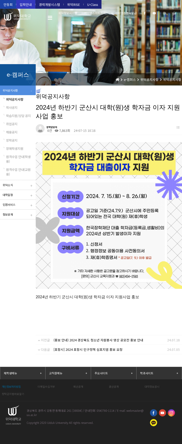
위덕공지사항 (17, 91)
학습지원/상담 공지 (17, 115)
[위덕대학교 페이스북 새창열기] (153, 412)
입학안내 (26, 4)
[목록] (178, 127)
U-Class (92, 4)
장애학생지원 (13, 148)
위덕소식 (17, 185)
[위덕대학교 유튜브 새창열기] (162, 412)
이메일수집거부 (46, 386)
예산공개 (78, 386)
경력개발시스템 (49, 4)
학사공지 (10, 107)
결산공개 (114, 386)
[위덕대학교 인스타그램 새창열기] (171, 412)
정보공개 (17, 215)
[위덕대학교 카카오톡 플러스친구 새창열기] (153, 422)
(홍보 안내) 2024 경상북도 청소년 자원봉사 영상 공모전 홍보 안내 (98, 340)
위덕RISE (73, 4)
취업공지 (10, 124)
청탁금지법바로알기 (13, 394)
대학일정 (17, 195)
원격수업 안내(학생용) (17, 159)
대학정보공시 (151, 386)
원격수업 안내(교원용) (17, 171)
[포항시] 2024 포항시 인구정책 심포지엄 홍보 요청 (87, 349)
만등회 (8, 4)
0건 (49, 130)
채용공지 (10, 132)
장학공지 (10, 140)
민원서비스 (17, 205)
